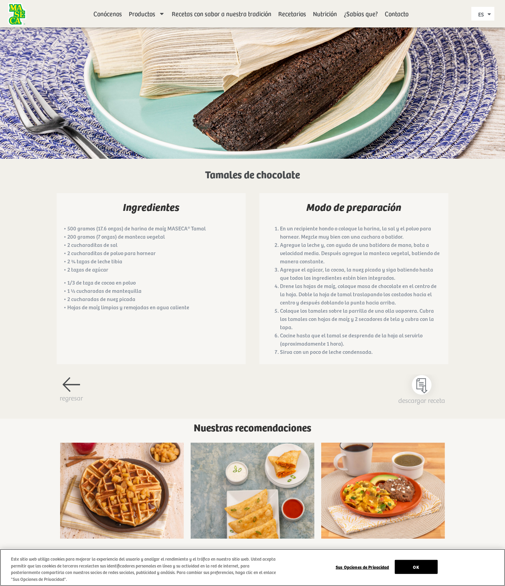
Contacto (396, 13)
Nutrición (325, 13)
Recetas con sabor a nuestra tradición (221, 13)
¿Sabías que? (361, 13)
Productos (142, 13)
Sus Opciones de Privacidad (362, 567)
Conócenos (107, 13)
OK (416, 567)
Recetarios (292, 13)
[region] (252, 567)
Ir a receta (122, 497)
